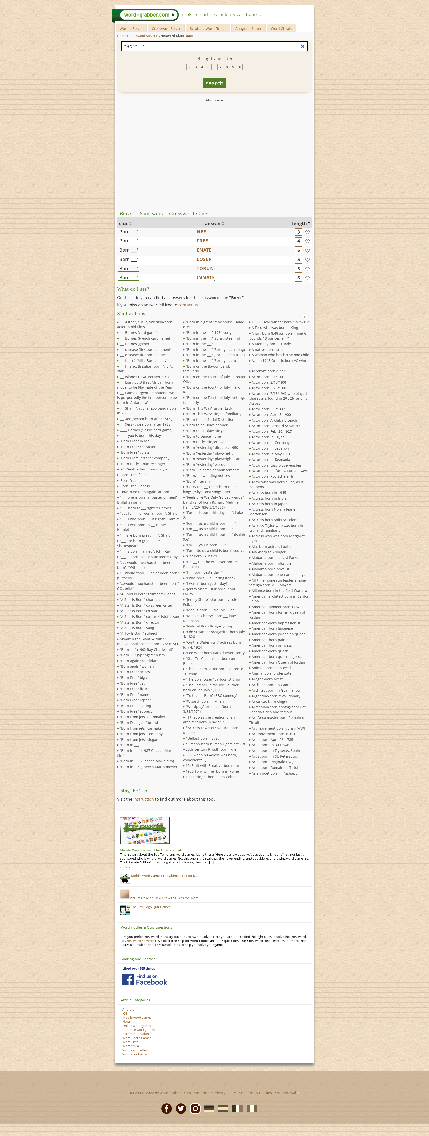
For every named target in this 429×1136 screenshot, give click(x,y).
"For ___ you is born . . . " (206, 545)
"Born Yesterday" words (205, 464)
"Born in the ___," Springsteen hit (213, 338)
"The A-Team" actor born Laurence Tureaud (213, 671)
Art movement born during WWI (278, 728)
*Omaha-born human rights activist (215, 744)
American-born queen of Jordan (278, 656)
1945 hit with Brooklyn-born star (212, 765)
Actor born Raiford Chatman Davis (280, 470)
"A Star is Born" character (141, 599)
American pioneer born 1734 (275, 606)
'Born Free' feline (134, 474)
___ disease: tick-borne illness (144, 355)
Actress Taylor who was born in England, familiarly (276, 528)
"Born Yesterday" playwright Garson (216, 458)
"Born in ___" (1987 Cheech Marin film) (146, 753)
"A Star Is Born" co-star (139, 610)
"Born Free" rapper (135, 700)
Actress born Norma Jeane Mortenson (272, 512)
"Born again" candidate (139, 660)
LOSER (204, 259)
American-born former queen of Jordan (277, 615)
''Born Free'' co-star (135, 452)
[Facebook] (165, 1108)
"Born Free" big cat (135, 677)
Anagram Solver (248, 28)
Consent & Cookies (256, 1092)
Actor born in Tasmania (271, 459)
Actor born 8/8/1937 (268, 409)
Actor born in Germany (271, 442)
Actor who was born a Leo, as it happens (276, 484)
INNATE (206, 277)
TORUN (205, 268)
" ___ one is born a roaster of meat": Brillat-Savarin (148, 500)
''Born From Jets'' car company (144, 458)
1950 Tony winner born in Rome (212, 771)
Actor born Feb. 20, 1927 (272, 431)
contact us (188, 305)
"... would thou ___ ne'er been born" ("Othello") (148, 575)
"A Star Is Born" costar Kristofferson (149, 616)
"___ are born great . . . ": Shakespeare (138, 543)
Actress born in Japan (269, 503)
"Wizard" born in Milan (205, 701)
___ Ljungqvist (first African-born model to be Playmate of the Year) (145, 385)
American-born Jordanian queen (279, 634)
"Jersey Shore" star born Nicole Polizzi (210, 602)
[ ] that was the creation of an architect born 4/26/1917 (209, 720)
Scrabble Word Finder (208, 28)
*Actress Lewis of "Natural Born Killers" (210, 730)
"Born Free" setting (135, 705)
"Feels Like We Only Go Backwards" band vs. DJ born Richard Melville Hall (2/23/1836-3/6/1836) (213, 502)
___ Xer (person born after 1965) (146, 418)
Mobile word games (136, 1018)
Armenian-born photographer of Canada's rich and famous (277, 709)
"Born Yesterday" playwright (209, 453)
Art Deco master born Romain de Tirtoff (277, 720)
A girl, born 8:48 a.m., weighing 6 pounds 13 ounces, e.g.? (277, 336)
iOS (124, 1013)
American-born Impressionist (276, 623)
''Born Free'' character (138, 446)
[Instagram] (194, 1108)
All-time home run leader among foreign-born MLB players (277, 583)
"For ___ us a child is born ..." (209, 528)
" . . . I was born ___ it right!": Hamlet (149, 519)
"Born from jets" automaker (142, 716)
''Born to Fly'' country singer (142, 463)
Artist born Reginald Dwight (275, 761)
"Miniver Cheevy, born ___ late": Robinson (210, 618)
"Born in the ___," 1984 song (208, 332)
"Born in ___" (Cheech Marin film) (147, 761)
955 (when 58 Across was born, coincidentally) (210, 757)
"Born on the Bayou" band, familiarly (206, 369)
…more (125, 866)
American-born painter (271, 639)
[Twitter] (179, 1108)
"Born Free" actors (135, 671)
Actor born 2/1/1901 (268, 376)
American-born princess (272, 645)
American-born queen (270, 651)
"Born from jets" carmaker (141, 728)
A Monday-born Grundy (271, 343)
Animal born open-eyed (271, 668)
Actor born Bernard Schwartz (276, 425)
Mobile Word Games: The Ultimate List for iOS (164, 876)
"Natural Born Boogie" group (209, 626)
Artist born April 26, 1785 (272, 739)
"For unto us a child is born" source (215, 550)
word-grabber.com (175, 1092)
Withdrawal (286, 1092)
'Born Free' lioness (135, 486)
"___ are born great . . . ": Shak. (145, 535)
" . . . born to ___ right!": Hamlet (145, 508)
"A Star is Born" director (139, 622)
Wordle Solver (131, 28)
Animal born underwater (272, 673)
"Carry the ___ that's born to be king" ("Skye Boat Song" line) (210, 489)
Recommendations (136, 1034)
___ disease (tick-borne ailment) (145, 349)
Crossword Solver (166, 28)
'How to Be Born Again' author (144, 491)
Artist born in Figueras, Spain (276, 750)
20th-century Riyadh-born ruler (212, 749)
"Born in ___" (130, 745)
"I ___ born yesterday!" (204, 572)
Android (128, 1009)
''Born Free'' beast (134, 441)
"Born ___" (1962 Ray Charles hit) (146, 649)
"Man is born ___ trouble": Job (210, 610)
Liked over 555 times (138, 968)
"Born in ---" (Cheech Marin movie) (148, 766)
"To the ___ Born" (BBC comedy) (211, 695)
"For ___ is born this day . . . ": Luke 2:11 (213, 515)
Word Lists (130, 1042)
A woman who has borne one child (280, 355)
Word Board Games (136, 1038)
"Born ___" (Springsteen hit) (142, 655)
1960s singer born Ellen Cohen (211, 776)
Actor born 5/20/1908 (269, 388)
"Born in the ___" (199, 343)
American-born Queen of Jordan (278, 662)
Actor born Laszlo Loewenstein (277, 465)
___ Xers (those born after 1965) (145, 424)
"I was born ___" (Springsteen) (210, 578)
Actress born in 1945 (269, 492)
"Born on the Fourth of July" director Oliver (214, 379)
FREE (202, 241)
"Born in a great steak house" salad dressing (213, 324)
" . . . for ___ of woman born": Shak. (148, 513)
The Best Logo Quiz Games (150, 907)
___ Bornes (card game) (138, 332)
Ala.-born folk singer (269, 552)
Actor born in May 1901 (271, 454)
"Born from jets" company (141, 733)
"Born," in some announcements (213, 470)
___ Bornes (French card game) (145, 338)
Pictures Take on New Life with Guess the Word (164, 898)
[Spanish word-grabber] (221, 1108)
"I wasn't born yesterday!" (207, 583)
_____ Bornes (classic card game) (146, 430)
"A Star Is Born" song (137, 627)
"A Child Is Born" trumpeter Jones (147, 594)
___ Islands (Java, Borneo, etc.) (144, 376)
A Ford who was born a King (275, 327)
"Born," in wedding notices (208, 475)
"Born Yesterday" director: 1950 (212, 447)
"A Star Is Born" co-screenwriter (146, 605)
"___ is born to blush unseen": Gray (149, 556)
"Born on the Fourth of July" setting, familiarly (214, 400)
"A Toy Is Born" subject (138, 633)
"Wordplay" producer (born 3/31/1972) (207, 709)
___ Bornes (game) (134, 343)
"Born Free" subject (136, 711)
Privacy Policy (225, 1092)
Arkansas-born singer (269, 701)
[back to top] (305, 316)
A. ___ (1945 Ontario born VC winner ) (280, 363)
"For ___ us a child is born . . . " (211, 523)
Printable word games (138, 1030)
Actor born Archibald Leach (274, 420)
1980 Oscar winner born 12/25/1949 (281, 322)
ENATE (204, 250)
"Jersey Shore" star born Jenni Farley (209, 591)
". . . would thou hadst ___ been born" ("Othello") (144, 565)
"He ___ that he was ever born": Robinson (210, 564)
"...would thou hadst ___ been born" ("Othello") (148, 586)
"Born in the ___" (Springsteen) (211, 360)
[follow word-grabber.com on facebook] (144, 979)
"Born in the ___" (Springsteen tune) (215, 355)
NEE (201, 232)
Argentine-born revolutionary (276, 696)
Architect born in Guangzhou (276, 690)
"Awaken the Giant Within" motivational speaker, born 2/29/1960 (148, 641)
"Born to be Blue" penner (207, 425)
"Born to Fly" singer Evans (207, 441)
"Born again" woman (137, 666)
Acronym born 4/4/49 (269, 371)
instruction (143, 799)
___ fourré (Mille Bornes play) (143, 360)
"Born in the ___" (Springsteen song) (215, 349)
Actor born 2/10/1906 (269, 382)
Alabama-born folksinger (272, 563)
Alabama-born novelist (270, 569)
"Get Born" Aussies (201, 556)
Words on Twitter (135, 1054)
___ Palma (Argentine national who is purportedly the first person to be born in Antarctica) (147, 398)
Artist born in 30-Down (270, 745)
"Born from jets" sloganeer (142, 739)
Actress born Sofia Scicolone (275, 519)
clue (124, 223)
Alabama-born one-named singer (279, 574)
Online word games (136, 1026)
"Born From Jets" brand (139, 722)
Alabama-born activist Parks (275, 557)
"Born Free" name (134, 694)
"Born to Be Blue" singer (206, 430)
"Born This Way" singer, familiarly (213, 413)
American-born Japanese (272, 628)
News (126, 1021)
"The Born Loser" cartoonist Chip (213, 679)
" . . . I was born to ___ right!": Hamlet (142, 527)
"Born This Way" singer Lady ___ (212, 408)
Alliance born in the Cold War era (279, 590)
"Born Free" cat (132, 683)
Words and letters (135, 1050)
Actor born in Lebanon (270, 448)
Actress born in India (269, 498)
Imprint (202, 1092)
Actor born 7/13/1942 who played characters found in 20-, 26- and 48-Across (279, 398)
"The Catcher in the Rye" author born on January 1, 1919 (211, 687)
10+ (240, 67)
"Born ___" (128, 232)
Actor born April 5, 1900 (271, 414)
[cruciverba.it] (250, 1108)
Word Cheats (281, 28)
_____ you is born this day (140, 435)
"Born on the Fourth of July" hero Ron (211, 389)
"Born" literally (198, 481)
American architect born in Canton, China (279, 599)
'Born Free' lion (132, 480)
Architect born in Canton (272, 684)
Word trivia (130, 1046)
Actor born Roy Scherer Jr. (273, 476)
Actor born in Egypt (268, 437)
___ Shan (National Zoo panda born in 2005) (147, 411)
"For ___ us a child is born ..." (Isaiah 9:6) (214, 537)
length (299, 223)
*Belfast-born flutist (202, 738)
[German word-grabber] (207, 1108)
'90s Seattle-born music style (143, 469)
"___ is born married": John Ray (145, 551)
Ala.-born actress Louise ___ (274, 546)
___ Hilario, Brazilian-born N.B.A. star (145, 369)
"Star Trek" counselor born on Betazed (209, 661)
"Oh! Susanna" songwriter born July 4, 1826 (214, 634)
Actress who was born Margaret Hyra (277, 538)
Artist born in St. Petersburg (275, 756)
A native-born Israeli (269, 349)
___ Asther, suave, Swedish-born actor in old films (144, 324)
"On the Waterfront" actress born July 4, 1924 (212, 645)
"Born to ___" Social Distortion (210, 419)
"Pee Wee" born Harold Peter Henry (215, 652)
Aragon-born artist (267, 679)
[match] (307, 232)
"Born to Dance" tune (203, 436)
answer (213, 223)
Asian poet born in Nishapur (275, 773)
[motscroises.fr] (236, 1108)
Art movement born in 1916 (274, 733)
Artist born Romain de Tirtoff (276, 767)
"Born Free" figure (134, 688)
